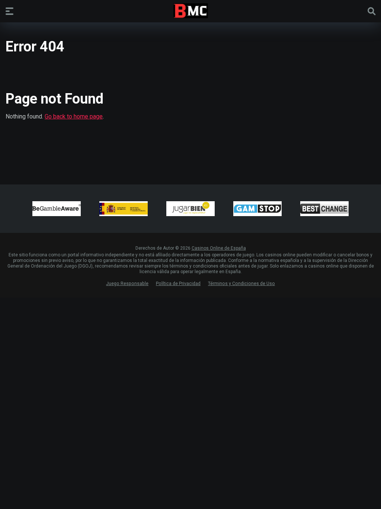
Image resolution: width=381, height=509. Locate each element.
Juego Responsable (127, 283)
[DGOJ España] (123, 208)
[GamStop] (257, 208)
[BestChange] (324, 208)
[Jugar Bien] (190, 208)
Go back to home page (74, 116)
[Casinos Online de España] (190, 10)
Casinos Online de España (219, 248)
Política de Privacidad (178, 283)
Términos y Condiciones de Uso (241, 283)
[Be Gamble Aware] (56, 208)
